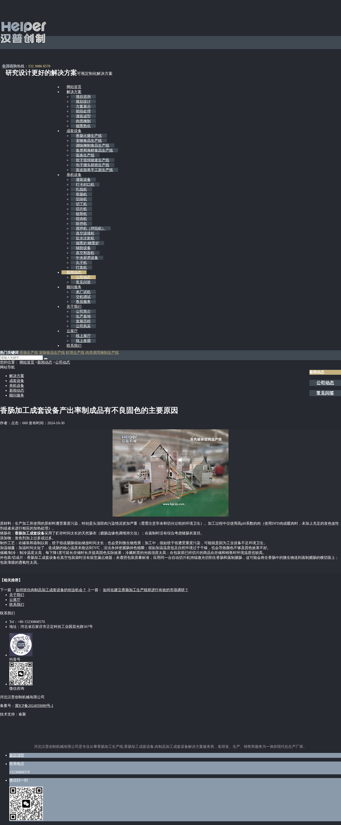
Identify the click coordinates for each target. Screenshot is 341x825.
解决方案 (74, 92)
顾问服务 (74, 287)
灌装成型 (83, 116)
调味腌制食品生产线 (92, 145)
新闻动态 (74, 272)
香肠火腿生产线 (89, 136)
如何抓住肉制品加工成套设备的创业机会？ (51, 590)
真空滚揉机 (85, 233)
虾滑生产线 (75, 353)
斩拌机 (81, 223)
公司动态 (83, 277)
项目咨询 (83, 97)
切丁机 (81, 204)
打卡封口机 (85, 184)
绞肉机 (81, 219)
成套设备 (74, 131)
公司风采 (83, 326)
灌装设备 (83, 180)
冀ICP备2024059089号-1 (34, 706)
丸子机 (81, 263)
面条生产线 (85, 155)
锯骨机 (81, 214)
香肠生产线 (28, 353)
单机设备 (74, 175)
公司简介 (83, 311)
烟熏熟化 (83, 126)
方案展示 (83, 106)
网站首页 (74, 87)
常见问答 (83, 282)
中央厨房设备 (87, 258)
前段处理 (83, 111)
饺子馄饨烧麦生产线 (92, 160)
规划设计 (83, 101)
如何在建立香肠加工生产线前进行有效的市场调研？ (145, 590)
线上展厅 (83, 336)
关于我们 (74, 306)
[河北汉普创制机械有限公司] (23, 43)
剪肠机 (81, 194)
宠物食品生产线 (89, 140)
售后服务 (83, 302)
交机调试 (83, 297)
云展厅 (72, 331)
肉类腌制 (83, 121)
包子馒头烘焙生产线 (92, 165)
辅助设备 (83, 248)
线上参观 (83, 341)
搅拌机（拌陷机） (91, 228)
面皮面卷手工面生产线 (94, 170)
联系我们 (74, 346)
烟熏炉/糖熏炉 (87, 243)
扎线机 (81, 189)
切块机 (81, 199)
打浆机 (81, 267)
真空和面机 (85, 253)
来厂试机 (83, 292)
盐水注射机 (85, 238)
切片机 (81, 209)
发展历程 (83, 321)
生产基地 (83, 316)
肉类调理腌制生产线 (102, 353)
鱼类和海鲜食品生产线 (94, 150)
